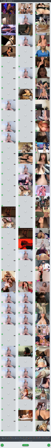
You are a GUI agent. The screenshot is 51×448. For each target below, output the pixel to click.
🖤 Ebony (5, 437)
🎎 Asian (2, 437)
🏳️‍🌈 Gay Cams (8, 438)
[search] (48, 445)
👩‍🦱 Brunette (30, 437)
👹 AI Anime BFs (38, 438)
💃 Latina (8, 437)
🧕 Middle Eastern (16, 437)
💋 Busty (43, 437)
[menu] (2, 445)
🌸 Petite (40, 437)
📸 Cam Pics (47, 438)
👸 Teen (24, 437)
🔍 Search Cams (26, 439)
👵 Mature (21, 437)
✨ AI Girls (26, 438)
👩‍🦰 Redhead (34, 437)
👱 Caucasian (12, 437)
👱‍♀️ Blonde (27, 437)
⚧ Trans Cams (12, 438)
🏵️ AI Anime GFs (30, 438)
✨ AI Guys (34, 438)
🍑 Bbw (37, 437)
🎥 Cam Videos (43, 438)
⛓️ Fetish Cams (22, 438)
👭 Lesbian (46, 437)
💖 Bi (49, 437)
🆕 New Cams (4, 438)
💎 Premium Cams (17, 438)
